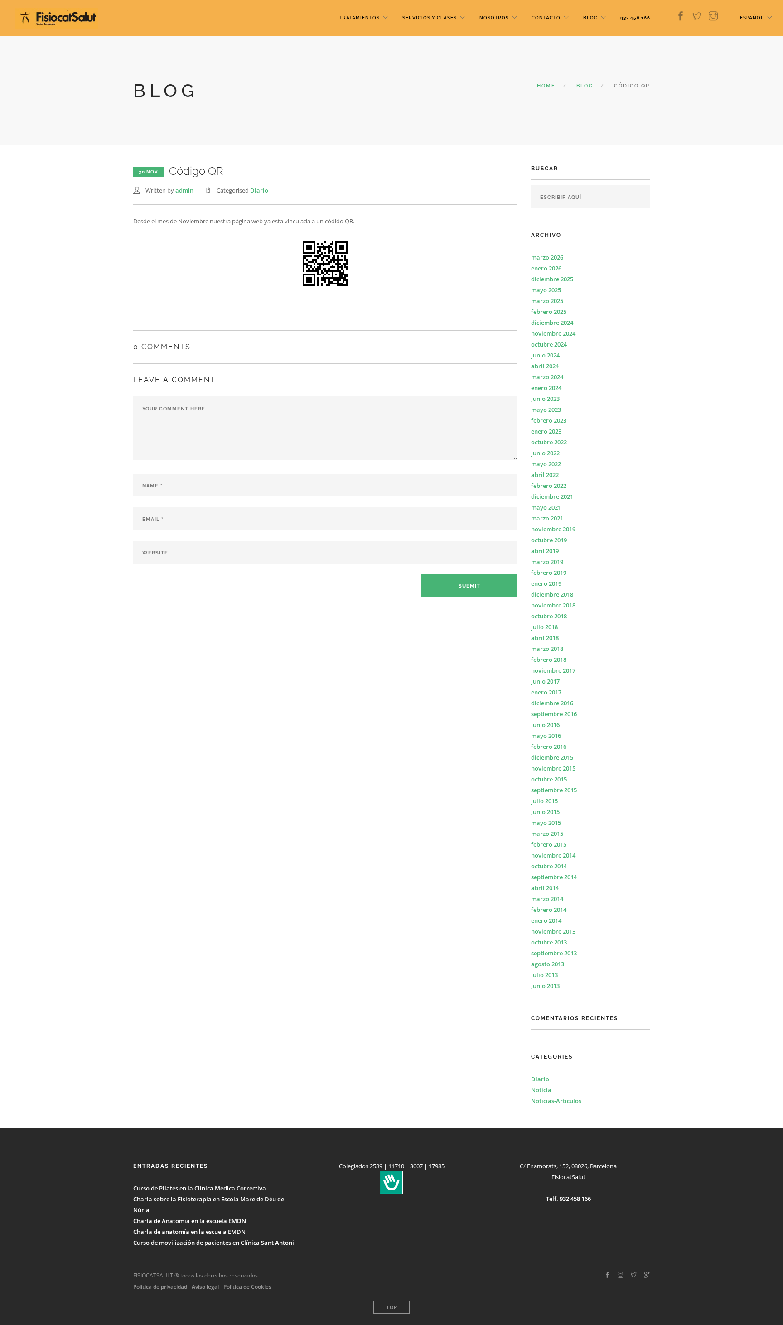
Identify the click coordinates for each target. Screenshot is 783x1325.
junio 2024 (545, 355)
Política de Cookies (247, 1287)
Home (546, 86)
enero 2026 (546, 268)
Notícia (541, 1090)
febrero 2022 (548, 486)
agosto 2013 (547, 964)
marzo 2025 (547, 301)
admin (184, 190)
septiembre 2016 (554, 714)
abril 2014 (545, 888)
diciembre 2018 (552, 594)
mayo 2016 (546, 736)
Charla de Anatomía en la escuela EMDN (189, 1221)
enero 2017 (546, 692)
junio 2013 (545, 986)
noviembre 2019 (553, 529)
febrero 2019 (548, 573)
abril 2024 (545, 366)
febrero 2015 (548, 844)
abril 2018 (545, 638)
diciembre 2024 (552, 322)
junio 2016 (545, 725)
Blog (590, 17)
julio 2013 (544, 975)
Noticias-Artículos (556, 1101)
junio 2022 (545, 453)
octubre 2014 (549, 866)
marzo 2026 (547, 257)
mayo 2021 (546, 507)
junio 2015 (545, 812)
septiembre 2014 (554, 877)
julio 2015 (544, 801)
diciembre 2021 (552, 496)
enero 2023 (546, 431)
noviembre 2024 (553, 333)
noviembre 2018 (553, 605)
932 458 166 (635, 17)
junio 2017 (545, 681)
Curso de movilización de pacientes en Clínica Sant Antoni (213, 1242)
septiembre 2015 (554, 790)
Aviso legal (204, 1287)
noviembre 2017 (553, 670)
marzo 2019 (547, 562)
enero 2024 (546, 388)
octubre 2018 (549, 616)
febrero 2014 (548, 910)
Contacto (546, 17)
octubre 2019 (549, 540)
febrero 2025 (548, 312)
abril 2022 (545, 475)
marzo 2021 (547, 518)
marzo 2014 (547, 899)
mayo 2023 (546, 409)
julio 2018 (544, 627)
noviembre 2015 (553, 768)
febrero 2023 (548, 420)
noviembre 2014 (553, 855)
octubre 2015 (549, 779)
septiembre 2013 (554, 953)
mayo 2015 (546, 823)
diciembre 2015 (552, 757)
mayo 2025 (546, 290)
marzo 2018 (547, 649)
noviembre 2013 (553, 931)
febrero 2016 (548, 746)
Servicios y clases (429, 17)
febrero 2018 (548, 659)
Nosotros (494, 17)
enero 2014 (546, 920)
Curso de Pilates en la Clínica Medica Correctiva (199, 1188)
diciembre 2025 (552, 279)
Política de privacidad (160, 1287)
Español (752, 17)
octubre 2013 (549, 942)
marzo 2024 (547, 377)
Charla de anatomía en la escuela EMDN (189, 1232)
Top (391, 1308)
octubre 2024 (549, 344)
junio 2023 (545, 399)
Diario (259, 190)
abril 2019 (545, 551)
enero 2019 (546, 583)
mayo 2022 (546, 464)
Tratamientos (359, 17)
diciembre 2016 (552, 703)
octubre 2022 (549, 442)
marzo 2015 (547, 833)
